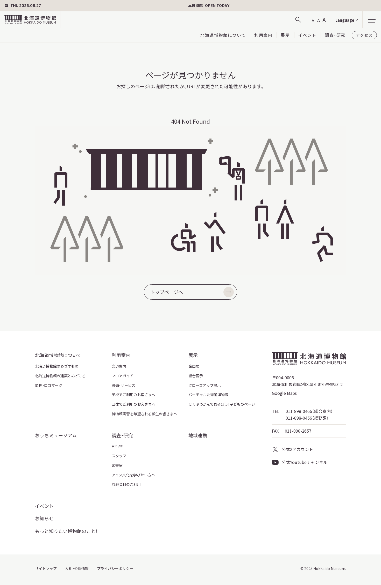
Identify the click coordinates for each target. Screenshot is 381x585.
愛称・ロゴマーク (48, 385)
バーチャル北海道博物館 (208, 394)
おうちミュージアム (56, 435)
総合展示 (195, 375)
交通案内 (119, 366)
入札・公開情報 (77, 568)
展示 (285, 35)
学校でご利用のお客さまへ (133, 394)
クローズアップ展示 (204, 385)
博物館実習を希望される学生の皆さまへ (144, 413)
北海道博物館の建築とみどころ (60, 375)
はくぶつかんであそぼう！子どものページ (221, 404)
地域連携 (197, 435)
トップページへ (166, 291)
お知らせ (44, 518)
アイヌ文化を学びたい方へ (133, 474)
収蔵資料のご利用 (126, 484)
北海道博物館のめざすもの (57, 366)
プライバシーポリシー (115, 568)
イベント (307, 35)
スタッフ (119, 455)
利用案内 (263, 35)
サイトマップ (46, 568)
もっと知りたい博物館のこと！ (66, 531)
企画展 (193, 366)
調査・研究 (335, 35)
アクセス (364, 35)
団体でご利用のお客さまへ (133, 404)
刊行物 (117, 446)
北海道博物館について (223, 35)
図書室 (117, 465)
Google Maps (284, 393)
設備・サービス (123, 385)
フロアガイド (122, 375)
